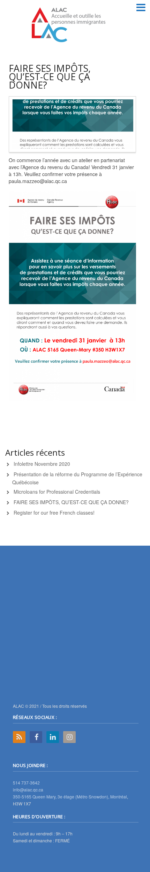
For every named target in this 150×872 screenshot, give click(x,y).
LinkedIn (52, 737)
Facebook (36, 737)
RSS (19, 737)
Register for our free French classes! (54, 512)
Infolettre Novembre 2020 (42, 463)
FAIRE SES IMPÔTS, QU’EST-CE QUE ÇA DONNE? (71, 502)
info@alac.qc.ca (28, 790)
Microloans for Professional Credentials (57, 491)
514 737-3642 (26, 783)
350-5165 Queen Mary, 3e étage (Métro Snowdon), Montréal (70, 796)
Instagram (69, 737)
